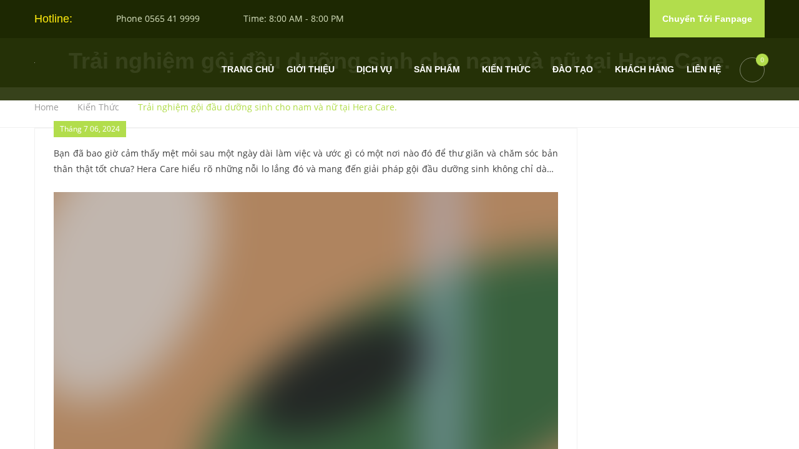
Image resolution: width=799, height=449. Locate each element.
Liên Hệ (704, 70)
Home (45, 107)
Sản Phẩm (437, 70)
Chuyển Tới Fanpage (707, 19)
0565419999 (740, 377)
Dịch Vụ (374, 70)
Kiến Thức (506, 70)
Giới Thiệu (311, 70)
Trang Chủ (248, 70)
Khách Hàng (644, 70)
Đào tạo (572, 70)
